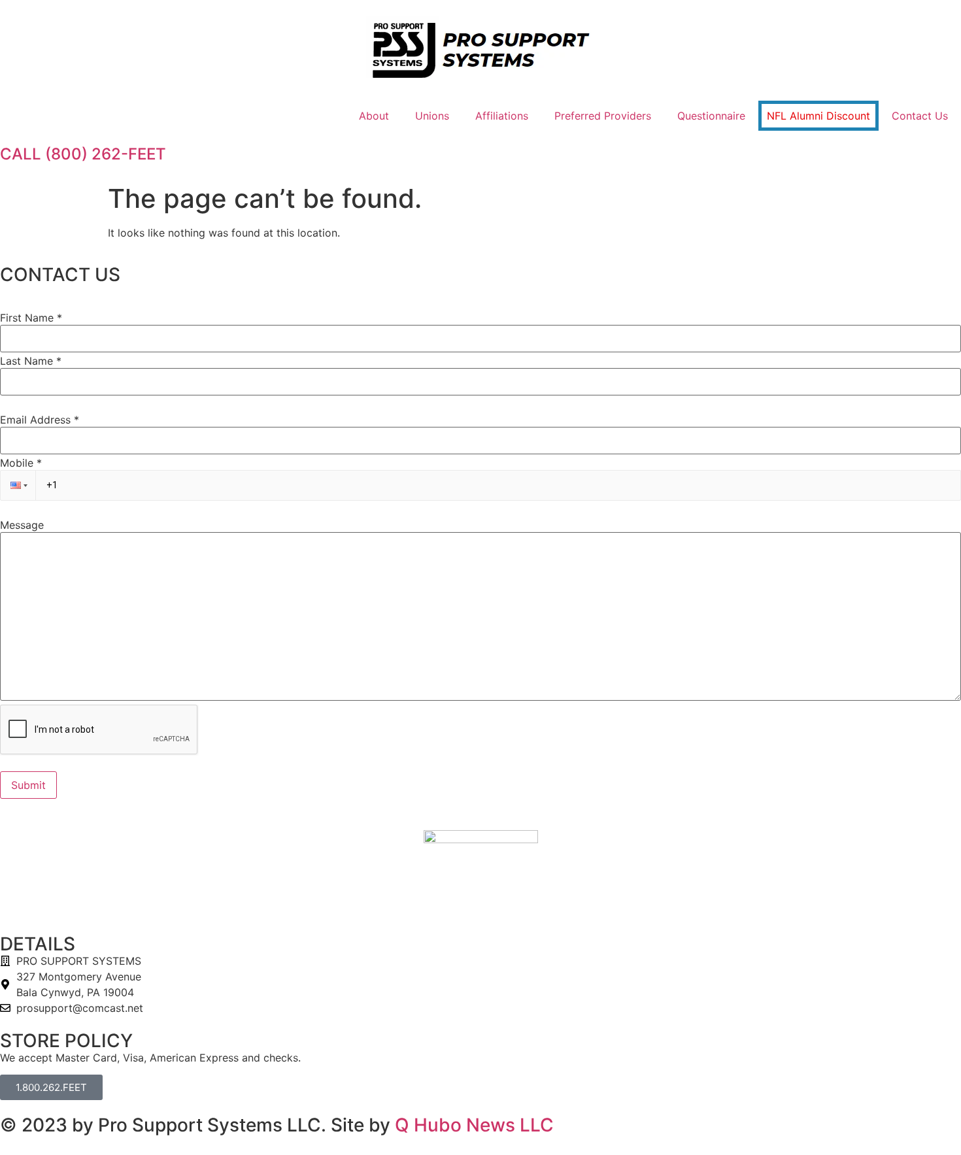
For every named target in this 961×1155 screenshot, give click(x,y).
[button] (17, 485)
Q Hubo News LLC (474, 1125)
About (374, 115)
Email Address (39, 419)
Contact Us (920, 115)
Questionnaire (711, 115)
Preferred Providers (602, 115)
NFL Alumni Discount (818, 115)
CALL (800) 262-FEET (83, 153)
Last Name (30, 361)
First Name (31, 317)
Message (22, 525)
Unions (432, 115)
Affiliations (501, 115)
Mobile (21, 463)
